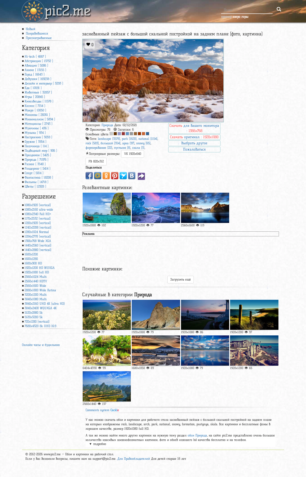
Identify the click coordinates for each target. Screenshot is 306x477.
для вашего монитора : (194, 128)
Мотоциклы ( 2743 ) (38, 124)
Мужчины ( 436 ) (37, 128)
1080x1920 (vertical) (38, 205)
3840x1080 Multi (36, 299)
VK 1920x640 (132, 154)
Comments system (102, 410)
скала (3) (138, 148)
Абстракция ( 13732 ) (39, 61)
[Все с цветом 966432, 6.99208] (135, 133)
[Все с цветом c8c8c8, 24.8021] (111, 133)
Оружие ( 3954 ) (35, 142)
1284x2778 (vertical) (38, 236)
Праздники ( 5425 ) (38, 155)
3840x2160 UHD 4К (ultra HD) (45, 304)
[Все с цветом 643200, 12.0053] (115, 133)
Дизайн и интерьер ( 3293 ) (44, 83)
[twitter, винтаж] (254, 350)
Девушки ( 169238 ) (38, 79)
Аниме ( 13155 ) (35, 70)
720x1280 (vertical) (37, 322)
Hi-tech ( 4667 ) (35, 56)
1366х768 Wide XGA (38, 241)
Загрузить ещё (180, 279)
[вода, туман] (205, 350)
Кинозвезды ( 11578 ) (39, 101)
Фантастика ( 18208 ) (39, 177)
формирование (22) (99, 148)
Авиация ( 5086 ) (36, 65)
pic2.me (67, 6)
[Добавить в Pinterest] (114, 175)
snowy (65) (143, 143)
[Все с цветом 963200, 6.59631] (139, 133)
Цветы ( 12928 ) (35, 186)
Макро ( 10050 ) (35, 110)
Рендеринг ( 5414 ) (37, 169)
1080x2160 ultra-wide (39, 210)
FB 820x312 (96, 161)
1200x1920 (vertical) (38, 223)
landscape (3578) (109, 139)
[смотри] (107, 350)
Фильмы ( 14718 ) (36, 182)
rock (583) (92, 143)
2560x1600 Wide (35, 286)
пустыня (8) (122, 148)
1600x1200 (31, 254)
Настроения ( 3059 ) (38, 137)
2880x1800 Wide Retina (40, 290)
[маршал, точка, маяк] (205, 315)
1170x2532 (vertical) (38, 218)
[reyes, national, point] (107, 315)
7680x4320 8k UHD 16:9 (40, 326)
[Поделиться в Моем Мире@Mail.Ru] (97, 175)
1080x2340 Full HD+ (38, 214)
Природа (107, 125)
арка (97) (128, 143)
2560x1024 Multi (36, 277)
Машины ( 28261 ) (37, 115)
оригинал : (194, 137)
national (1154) (147, 139)
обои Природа (197, 435)
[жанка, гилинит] (107, 386)
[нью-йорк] (205, 208)
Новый (30, 29)
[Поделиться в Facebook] (89, 175)
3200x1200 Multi (36, 295)
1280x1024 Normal (37, 232)
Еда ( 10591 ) (33, 88)
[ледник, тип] (156, 208)
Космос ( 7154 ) (35, 106)
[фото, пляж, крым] (156, 315)
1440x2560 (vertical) (38, 245)
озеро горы (240, 17)
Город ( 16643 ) (35, 74)
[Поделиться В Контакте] (131, 175)
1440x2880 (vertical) (38, 250)
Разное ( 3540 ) (35, 164)
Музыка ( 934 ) (35, 133)
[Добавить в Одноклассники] (106, 175)
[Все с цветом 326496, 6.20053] (147, 133)
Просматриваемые (38, 38)
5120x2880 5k (34, 313)
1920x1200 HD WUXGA (40, 268)
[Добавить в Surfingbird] (123, 175)
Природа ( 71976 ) (36, 160)
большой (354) (111, 143)
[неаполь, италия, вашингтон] (156, 350)
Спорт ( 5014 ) (34, 173)
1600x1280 (31, 259)
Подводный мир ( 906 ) (41, 151)
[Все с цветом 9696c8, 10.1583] (119, 133)
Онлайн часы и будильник (41, 345)
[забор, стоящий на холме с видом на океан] (254, 315)
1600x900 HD (33, 263)
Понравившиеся (36, 33)
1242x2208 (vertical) (38, 227)
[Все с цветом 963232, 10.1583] (123, 133)
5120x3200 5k (34, 317)
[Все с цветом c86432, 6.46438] (143, 133)
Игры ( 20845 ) (35, 97)
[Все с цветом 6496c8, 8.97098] (127, 133)
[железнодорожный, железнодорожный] (107, 208)
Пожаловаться (194, 149)
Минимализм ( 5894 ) (40, 119)
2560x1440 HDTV (36, 281)
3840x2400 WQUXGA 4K (41, 308)
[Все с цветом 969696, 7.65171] (131, 133)
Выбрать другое (194, 143)
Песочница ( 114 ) (37, 146)
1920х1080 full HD (37, 272)
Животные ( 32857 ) (38, 92)
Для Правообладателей (133, 459)
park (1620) (129, 139)
